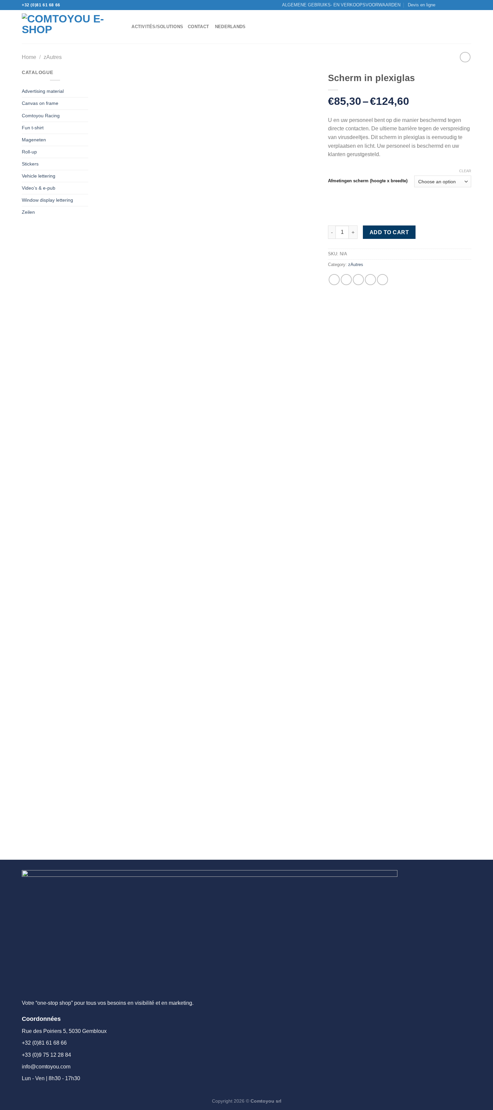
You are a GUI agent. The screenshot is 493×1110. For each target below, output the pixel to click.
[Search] (124, 26)
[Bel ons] (461, 5)
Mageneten (34, 139)
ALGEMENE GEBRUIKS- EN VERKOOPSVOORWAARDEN (341, 4)
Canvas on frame (40, 103)
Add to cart (389, 232)
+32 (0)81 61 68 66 (41, 5)
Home (29, 57)
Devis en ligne (421, 4)
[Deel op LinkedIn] (382, 279)
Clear (465, 171)
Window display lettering (47, 200)
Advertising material (43, 91)
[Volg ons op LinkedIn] (468, 5)
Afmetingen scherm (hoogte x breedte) (367, 181)
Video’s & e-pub (38, 188)
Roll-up (29, 151)
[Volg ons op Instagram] (449, 5)
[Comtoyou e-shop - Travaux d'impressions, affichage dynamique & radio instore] (67, 26)
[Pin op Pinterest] (370, 279)
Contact (198, 26)
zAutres (53, 57)
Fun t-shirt (33, 127)
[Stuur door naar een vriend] (358, 279)
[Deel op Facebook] (334, 279)
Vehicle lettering (38, 176)
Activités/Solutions (157, 26)
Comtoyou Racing (41, 115)
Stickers (30, 164)
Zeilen (28, 212)
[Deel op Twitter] (346, 279)
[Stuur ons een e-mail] (455, 5)
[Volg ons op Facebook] (442, 5)
